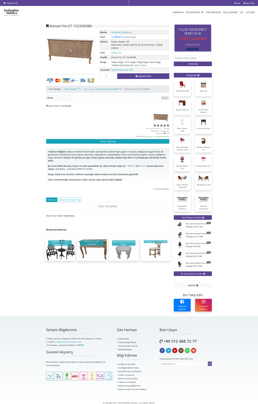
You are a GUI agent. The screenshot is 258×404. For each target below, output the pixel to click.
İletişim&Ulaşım (125, 349)
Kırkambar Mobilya (120, 32)
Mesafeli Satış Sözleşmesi (130, 371)
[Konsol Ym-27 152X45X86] (70, 51)
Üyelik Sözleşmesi (126, 375)
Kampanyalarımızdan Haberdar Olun (176, 358)
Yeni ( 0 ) (51, 199)
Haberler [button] (192, 285)
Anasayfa (178, 12)
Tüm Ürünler (213, 12)
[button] (202, 12)
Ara (238, 3)
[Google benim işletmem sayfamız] (82, 345)
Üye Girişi (250, 3)
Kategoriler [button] (192, 75)
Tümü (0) (63, 199)
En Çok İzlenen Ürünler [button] (192, 273)
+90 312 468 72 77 (136, 166)
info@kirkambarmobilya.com (68, 342)
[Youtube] (174, 350)
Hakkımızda (123, 338)
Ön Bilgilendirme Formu (128, 367)
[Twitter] (168, 350)
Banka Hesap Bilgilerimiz (129, 385)
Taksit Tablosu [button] (107, 141)
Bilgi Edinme (230, 12)
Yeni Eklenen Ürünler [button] (192, 217)
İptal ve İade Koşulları (128, 378)
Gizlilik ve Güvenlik (126, 364)
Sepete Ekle (144, 76)
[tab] (193, 75)
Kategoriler (193, 12)
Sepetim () (11, 3)
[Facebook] (162, 350)
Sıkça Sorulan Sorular (128, 346)
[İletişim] (193, 350)
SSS (241, 12)
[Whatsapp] (187, 350)
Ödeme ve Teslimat (127, 382)
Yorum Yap (75, 199)
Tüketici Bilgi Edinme (127, 342)
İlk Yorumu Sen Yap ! (123, 69)
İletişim (250, 12)
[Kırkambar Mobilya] (10, 12)
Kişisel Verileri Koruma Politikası (132, 389)
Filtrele (191, 63)
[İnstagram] (181, 350)
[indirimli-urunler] (193, 37)
